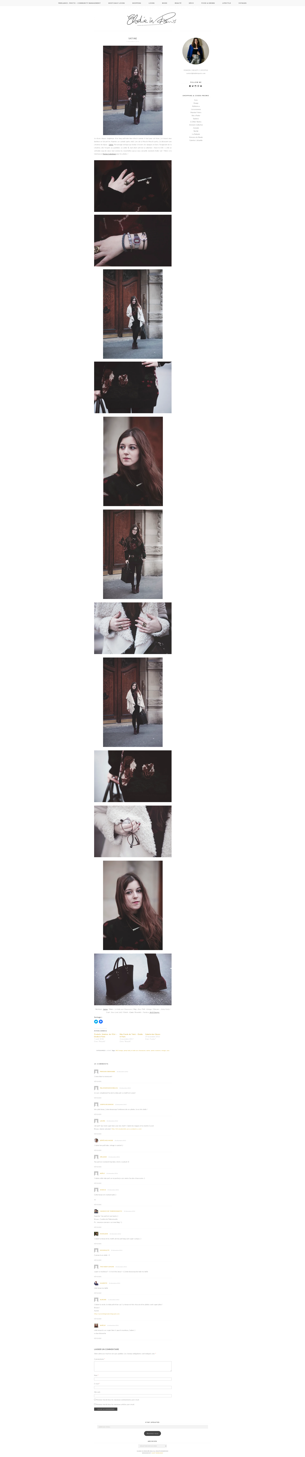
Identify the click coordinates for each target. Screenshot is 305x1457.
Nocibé (196, 131)
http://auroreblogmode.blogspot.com (106, 1314)
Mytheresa (196, 106)
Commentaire (99, 1359)
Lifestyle (226, 3)
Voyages (243, 3)
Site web (97, 1392)
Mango (196, 103)
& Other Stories (196, 122)
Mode (164, 3)
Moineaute (104, 1250)
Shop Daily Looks (116, 3)
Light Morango (157, 1453)
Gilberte (103, 1283)
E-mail (97, 1384)
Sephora (196, 119)
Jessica (103, 1190)
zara (168, 1050)
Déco (191, 3)
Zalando (196, 128)
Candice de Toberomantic (111, 1211)
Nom (96, 1375)
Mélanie (103, 1157)
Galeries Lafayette (196, 140)
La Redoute (196, 134)
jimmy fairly (127, 1050)
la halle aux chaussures (138, 1050)
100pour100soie (107, 1104)
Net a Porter (196, 115)
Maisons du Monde (196, 137)
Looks (152, 3)
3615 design (119, 1050)
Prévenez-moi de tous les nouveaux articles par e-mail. (115, 1404)
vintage (163, 1050)
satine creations (156, 1050)
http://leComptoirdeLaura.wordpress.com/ (127, 1129)
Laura (102, 1121)
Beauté (178, 3)
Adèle (102, 1173)
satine (148, 1050)
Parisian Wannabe (107, 1071)
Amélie (103, 1325)
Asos (196, 100)
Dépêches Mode (106, 1140)
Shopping (136, 3)
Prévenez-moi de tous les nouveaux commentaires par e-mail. (117, 1400)
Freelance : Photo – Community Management (79, 3)
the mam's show (107, 1267)
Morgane (104, 1234)
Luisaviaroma (196, 109)
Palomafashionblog (109, 1088)
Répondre (97, 1081)
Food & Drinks (208, 3)
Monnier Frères (196, 112)
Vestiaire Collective (196, 125)
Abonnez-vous (152, 1433)
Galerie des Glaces (152, 1034)
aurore (103, 1299)
